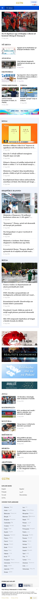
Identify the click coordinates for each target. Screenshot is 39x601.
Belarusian (10, 513)
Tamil (26, 553)
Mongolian (28, 513)
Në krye (6, 45)
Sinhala (26, 544)
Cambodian (8, 522)
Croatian (9, 526)
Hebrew (8, 553)
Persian (27, 522)
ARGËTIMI (6, 462)
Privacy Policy (5, 598)
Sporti (5, 448)
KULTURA (6, 421)
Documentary (23, 495)
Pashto (26, 532)
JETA (4, 394)
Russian (27, 538)
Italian (8, 566)
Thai (25, 556)
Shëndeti (6, 435)
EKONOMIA (7, 72)
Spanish (27, 547)
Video (23, 85)
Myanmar (29, 516)
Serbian (27, 541)
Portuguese (29, 529)
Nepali (26, 519)
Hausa (7, 550)
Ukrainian (28, 563)
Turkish (27, 559)
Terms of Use (14, 598)
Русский (4, 495)
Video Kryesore (10, 85)
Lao (25, 507)
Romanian (28, 535)
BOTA (4, 260)
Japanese (9, 569)
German (8, 544)
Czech (7, 529)
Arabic (7, 510)
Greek (8, 547)
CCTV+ (4, 498)
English (4, 489)
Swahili (27, 550)
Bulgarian (9, 519)
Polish (26, 526)
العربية (21, 492)
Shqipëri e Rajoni (11, 191)
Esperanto (9, 535)
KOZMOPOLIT (8, 407)
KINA (4, 121)
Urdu (25, 566)
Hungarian (9, 559)
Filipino (8, 538)
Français (4, 492)
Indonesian (11, 563)
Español (22, 489)
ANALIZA (6, 58)
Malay (28, 510)
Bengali (7, 516)
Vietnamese (29, 569)
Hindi (7, 556)
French (8, 541)
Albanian (8, 507)
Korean (8, 572)
